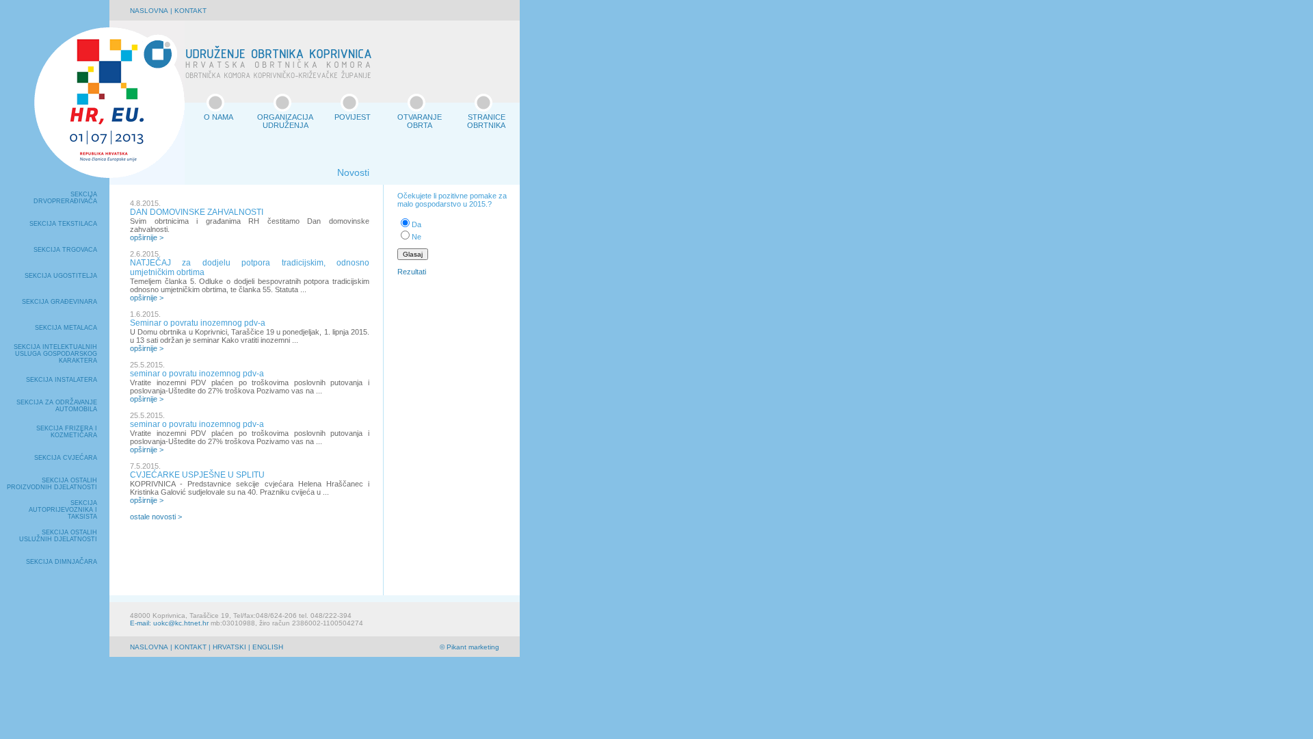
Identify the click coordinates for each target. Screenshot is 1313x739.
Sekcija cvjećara (65, 457)
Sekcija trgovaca (65, 249)
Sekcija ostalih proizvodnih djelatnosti (52, 484)
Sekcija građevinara (59, 301)
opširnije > (146, 237)
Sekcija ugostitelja (61, 275)
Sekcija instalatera (61, 379)
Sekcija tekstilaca (63, 223)
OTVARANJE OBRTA (419, 121)
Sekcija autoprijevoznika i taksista (63, 510)
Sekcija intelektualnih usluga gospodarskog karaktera (55, 353)
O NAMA (218, 117)
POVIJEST (352, 117)
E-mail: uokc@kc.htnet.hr (169, 623)
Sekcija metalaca (66, 327)
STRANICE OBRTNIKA (486, 121)
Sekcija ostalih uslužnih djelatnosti (58, 536)
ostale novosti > (156, 517)
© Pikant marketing (469, 647)
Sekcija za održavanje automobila (56, 406)
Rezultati (411, 272)
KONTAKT (190, 10)
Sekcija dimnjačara (61, 561)
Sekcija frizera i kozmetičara (66, 432)
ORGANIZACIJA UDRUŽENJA (285, 121)
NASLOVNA (149, 10)
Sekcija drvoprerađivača (65, 198)
